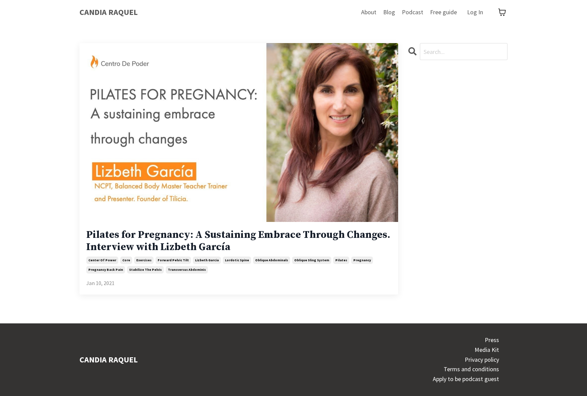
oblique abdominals (271, 260)
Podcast (412, 12)
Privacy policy (482, 359)
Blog (389, 12)
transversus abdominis (187, 269)
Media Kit (487, 350)
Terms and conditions (471, 369)
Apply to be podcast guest (466, 379)
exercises (144, 260)
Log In (475, 12)
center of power (102, 260)
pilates (341, 260)
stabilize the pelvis (145, 269)
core (126, 260)
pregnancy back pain (105, 269)
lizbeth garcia (207, 260)
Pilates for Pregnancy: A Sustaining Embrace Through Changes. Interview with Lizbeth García (238, 241)
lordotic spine (237, 260)
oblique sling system (311, 260)
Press (492, 340)
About (368, 12)
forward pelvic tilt (173, 260)
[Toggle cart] (502, 12)
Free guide (443, 12)
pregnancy (362, 260)
